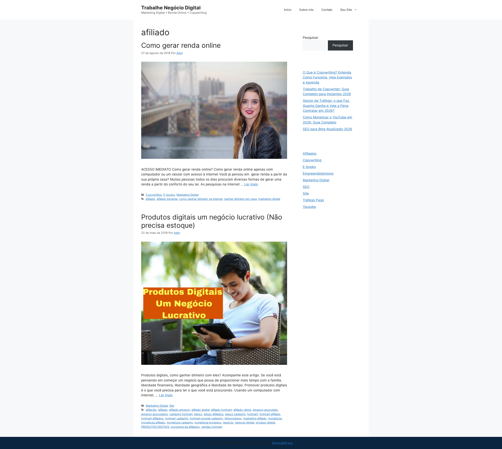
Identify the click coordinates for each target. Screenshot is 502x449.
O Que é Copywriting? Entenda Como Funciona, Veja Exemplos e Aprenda (327, 77)
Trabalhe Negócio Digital (171, 8)
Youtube (309, 207)
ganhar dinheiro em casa (240, 199)
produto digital (265, 422)
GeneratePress (282, 443)
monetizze (275, 418)
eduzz (198, 414)
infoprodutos (233, 418)
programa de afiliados (185, 426)
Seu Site (346, 10)
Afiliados (309, 153)
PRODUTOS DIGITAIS (155, 426)
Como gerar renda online (181, 45)
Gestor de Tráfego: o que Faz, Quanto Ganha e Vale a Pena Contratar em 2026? (326, 106)
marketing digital (269, 199)
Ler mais (251, 184)
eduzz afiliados (214, 414)
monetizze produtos (208, 422)
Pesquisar (310, 38)
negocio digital (244, 422)
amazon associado (265, 409)
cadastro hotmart (181, 414)
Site (171, 405)
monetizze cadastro (180, 422)
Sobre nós (306, 10)
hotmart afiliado (269, 414)
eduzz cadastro (235, 414)
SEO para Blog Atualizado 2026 (327, 129)
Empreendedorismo (318, 173)
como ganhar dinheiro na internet (201, 199)
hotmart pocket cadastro (206, 418)
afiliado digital (200, 409)
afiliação (151, 409)
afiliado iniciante (167, 199)
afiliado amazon (179, 409)
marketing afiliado (254, 418)
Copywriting (154, 194)
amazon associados (154, 414)
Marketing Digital (187, 194)
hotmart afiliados (152, 418)
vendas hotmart (211, 426)
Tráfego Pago (313, 200)
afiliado (150, 199)
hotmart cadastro (176, 418)
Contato (326, 10)
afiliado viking (242, 409)
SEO (306, 187)
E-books (169, 194)
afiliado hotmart (221, 409)
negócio (228, 422)
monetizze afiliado (153, 422)
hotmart (252, 414)
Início (287, 10)
